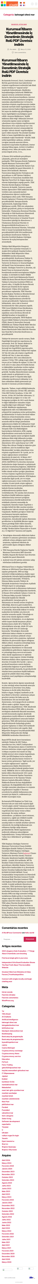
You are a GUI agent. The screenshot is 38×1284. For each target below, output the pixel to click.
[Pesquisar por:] (12, 939)
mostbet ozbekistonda (10, 1099)
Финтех (5, 1144)
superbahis (6, 1124)
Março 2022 (6, 1231)
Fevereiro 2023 (8, 1200)
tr (2, 1130)
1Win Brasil (6, 1014)
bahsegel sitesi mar (19, 24)
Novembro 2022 (8, 1208)
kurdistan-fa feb (8, 1082)
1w (3, 1011)
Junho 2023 (6, 1189)
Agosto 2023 (7, 1183)
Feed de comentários (10, 998)
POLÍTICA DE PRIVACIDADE (10, 1277)
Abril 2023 (6, 1194)
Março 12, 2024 (26, 49)
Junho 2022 (6, 1222)
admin (14, 49)
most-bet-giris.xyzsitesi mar (13, 1090)
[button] (32, 3)
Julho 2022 (6, 1220)
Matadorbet (6, 1087)
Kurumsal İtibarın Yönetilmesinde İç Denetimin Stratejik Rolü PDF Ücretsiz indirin (19, 37)
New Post (5, 1102)
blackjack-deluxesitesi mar (12, 1031)
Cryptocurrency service (11, 1056)
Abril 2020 (6, 1259)
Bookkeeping (7, 1034)
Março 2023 (6, 1197)
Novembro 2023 (8, 1174)
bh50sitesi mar (8, 1028)
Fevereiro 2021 (8, 1251)
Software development (11, 1121)
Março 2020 (6, 1262)
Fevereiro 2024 (8, 1166)
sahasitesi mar (7, 1113)
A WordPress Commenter (12, 933)
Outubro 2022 (7, 1211)
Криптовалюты (8, 1141)
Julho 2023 (6, 1186)
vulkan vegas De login (10, 1136)
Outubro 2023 (7, 1177)
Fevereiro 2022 (8, 1234)
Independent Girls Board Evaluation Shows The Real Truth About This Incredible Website (18, 964)
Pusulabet (6, 1110)
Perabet (5, 1107)
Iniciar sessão (7, 992)
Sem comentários (20, 52)
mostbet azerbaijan (9, 1093)
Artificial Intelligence (10, 1020)
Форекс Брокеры (9, 1147)
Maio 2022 (6, 1225)
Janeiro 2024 (7, 1169)
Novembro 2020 (8, 1256)
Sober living (6, 1119)
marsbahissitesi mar (10, 1085)
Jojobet (5, 1076)
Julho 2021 (6, 1239)
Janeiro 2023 (7, 1203)
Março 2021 (6, 1248)
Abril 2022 (6, 1228)
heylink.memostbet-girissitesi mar (15, 1070)
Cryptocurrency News (10, 1053)
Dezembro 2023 (8, 1172)
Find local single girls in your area (15, 958)
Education (6, 1059)
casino (4, 1045)
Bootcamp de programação (12, 1037)
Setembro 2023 (8, 1180)
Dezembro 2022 (8, 1205)
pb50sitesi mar (8, 1104)
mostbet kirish (7, 1096)
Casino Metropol (8, 1048)
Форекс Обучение (9, 1150)
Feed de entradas (8, 995)
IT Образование (8, 1073)
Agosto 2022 (7, 1217)
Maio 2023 (6, 1191)
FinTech (5, 1062)
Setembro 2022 (8, 1214)
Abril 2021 (6, 1245)
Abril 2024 (6, 1160)
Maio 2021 (6, 1242)
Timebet (5, 1127)
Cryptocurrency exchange (12, 1051)
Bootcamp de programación (12, 1039)
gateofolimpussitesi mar (11, 1068)
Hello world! (29, 933)
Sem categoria (7, 1116)
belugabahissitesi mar (10, 1025)
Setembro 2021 (8, 1237)
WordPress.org (8, 1000)
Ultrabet (5, 1133)
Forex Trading (7, 1065)
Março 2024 (6, 1163)
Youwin (5, 1138)
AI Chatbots (6, 1017)
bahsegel (26, 853)
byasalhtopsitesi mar (10, 1042)
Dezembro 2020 (8, 1254)
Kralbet (4, 1079)
